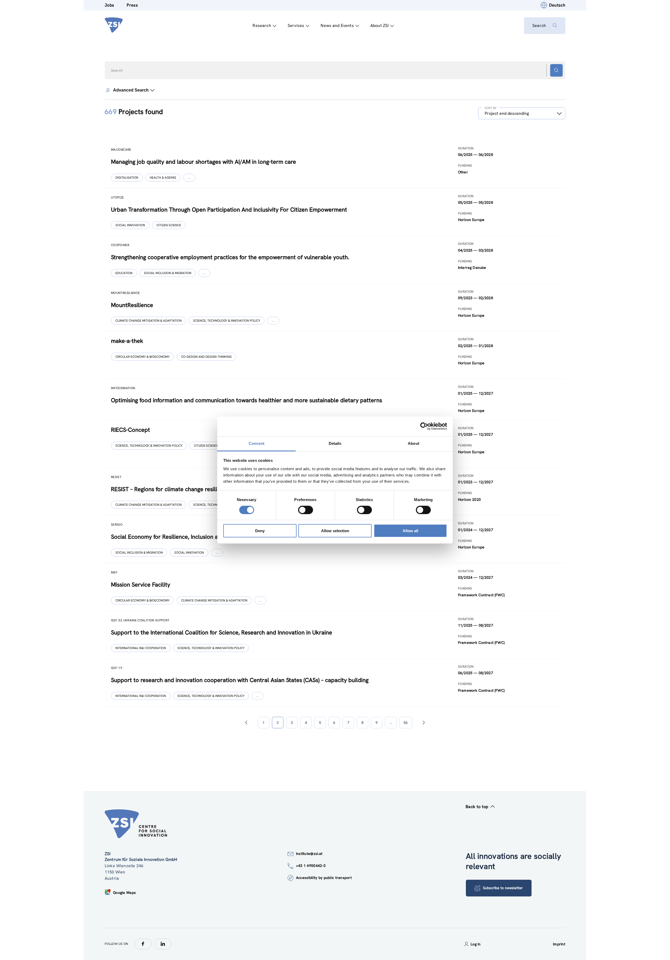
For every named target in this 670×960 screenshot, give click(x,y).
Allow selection (335, 531)
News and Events (337, 25)
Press (132, 5)
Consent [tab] (256, 443)
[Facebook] (143, 944)
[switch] (305, 510)
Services (296, 25)
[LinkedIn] (162, 944)
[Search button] (556, 70)
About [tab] (413, 443)
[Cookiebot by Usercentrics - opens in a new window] (424, 426)
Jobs (109, 5)
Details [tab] (335, 443)
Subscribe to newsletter (503, 887)
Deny (260, 531)
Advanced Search (131, 90)
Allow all (410, 531)
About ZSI (379, 25)
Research (262, 25)
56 (406, 722)
